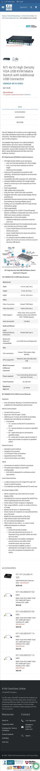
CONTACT (23, 7)
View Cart (5, 742)
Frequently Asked (7, 724)
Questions (19, 117)
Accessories (20, 112)
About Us (5, 720)
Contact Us (27, 94)
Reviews (20, 122)
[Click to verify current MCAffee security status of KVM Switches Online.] (30, 764)
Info (20, 107)
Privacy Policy (33, 755)
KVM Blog (5, 738)
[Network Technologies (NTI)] (31, 28)
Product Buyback (7, 734)
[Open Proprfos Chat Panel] (36, 766)
